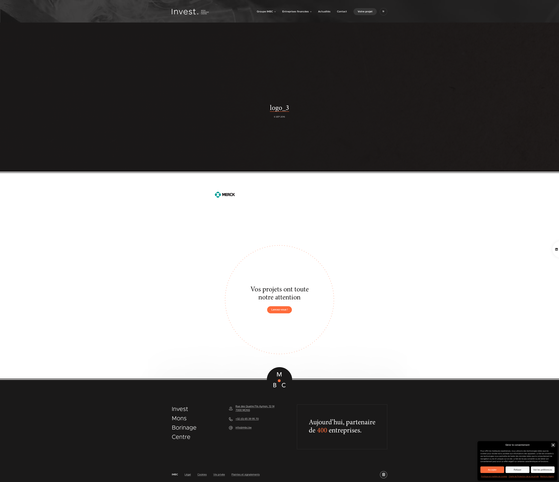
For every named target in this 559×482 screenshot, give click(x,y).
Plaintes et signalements (245, 474)
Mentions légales (547, 476)
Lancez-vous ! (279, 310)
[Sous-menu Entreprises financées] (311, 11)
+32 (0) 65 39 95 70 (247, 419)
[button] (553, 445)
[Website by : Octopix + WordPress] (383, 474)
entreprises (338, 430)
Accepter (492, 469)
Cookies (202, 474)
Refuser (517, 469)
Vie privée (219, 474)
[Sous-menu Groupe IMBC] (275, 11)
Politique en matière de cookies (494, 476)
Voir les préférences (542, 469)
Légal (188, 474)
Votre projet (365, 11)
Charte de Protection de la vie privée (524, 476)
